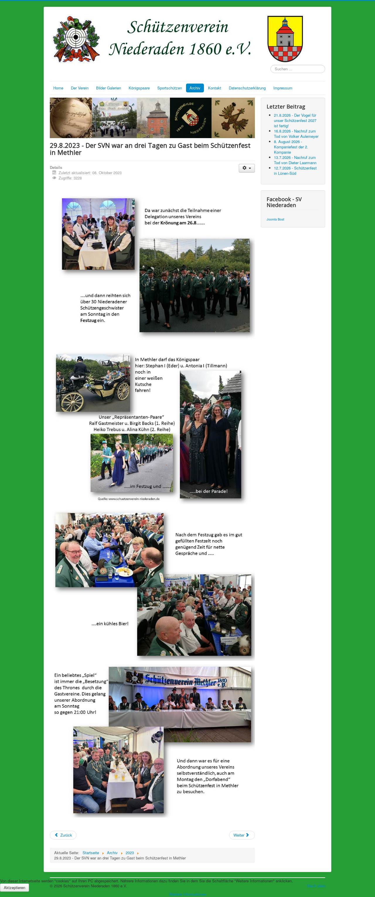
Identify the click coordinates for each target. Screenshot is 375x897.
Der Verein (79, 88)
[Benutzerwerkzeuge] (247, 168)
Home (58, 88)
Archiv (195, 88)
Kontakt (214, 88)
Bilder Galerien (108, 88)
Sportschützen (169, 88)
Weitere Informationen (187, 894)
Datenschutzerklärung (247, 88)
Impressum (282, 88)
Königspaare (139, 88)
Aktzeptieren (14, 887)
